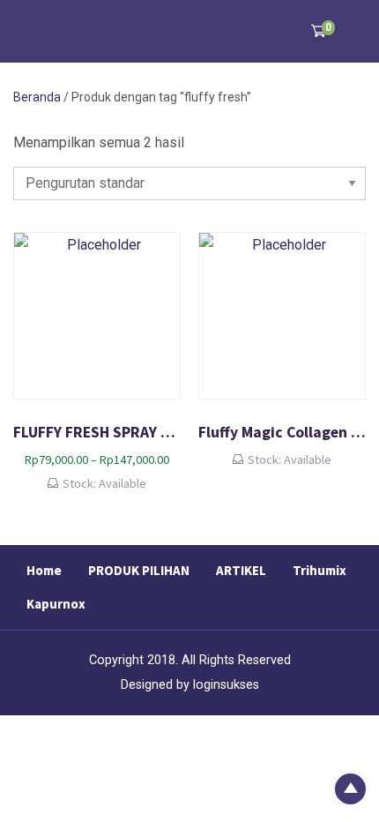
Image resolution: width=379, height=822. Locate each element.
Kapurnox (55, 603)
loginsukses (226, 684)
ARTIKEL (241, 570)
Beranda (37, 97)
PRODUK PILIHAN (139, 570)
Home (44, 570)
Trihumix (319, 570)
